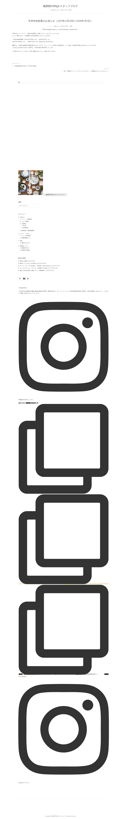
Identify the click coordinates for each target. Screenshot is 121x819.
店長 (71, 26)
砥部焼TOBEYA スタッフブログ (60, 6)
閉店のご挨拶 (23, 261)
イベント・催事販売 (26, 219)
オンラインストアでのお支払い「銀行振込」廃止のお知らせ (35, 265)
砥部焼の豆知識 (25, 250)
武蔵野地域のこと (26, 237)
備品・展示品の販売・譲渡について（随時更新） (32, 270)
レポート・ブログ (24, 233)
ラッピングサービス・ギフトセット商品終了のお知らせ (34, 268)
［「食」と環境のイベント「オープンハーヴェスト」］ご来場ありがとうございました (85, 71)
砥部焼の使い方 (25, 248)
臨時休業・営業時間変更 (27, 230)
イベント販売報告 (26, 235)
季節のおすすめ (25, 243)
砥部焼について (24, 246)
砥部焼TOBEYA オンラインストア (55, 194)
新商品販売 (25, 227)
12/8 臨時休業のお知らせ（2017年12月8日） (24, 66)
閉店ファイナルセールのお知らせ (28, 263)
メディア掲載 (24, 221)
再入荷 (24, 225)
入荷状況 (23, 223)
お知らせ (56, 26)
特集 (21, 240)
